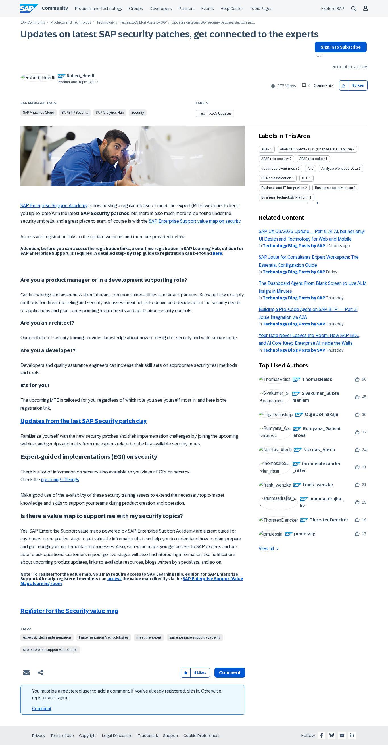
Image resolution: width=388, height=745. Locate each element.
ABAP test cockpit (275, 159)
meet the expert (148, 637)
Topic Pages (261, 8)
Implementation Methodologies (103, 637)
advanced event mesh (279, 169)
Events (207, 8)
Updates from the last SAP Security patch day (83, 421)
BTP (305, 178)
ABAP (265, 149)
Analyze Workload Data (339, 169)
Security (137, 113)
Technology (105, 22)
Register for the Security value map (69, 611)
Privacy (38, 735)
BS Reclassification (276, 178)
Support (170, 735)
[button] (343, 86)
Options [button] (318, 57)
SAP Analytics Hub (110, 113)
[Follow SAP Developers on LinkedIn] (352, 735)
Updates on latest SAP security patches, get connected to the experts (169, 34)
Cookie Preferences (201, 735)
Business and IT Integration (282, 188)
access (114, 578)
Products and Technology (98, 8)
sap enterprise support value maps (50, 650)
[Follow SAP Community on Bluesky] (331, 735)
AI (309, 169)
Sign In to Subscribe (341, 47)
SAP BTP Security (75, 113)
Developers (161, 8)
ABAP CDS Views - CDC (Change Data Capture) (316, 149)
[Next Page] (317, 203)
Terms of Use (62, 735)
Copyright (88, 735)
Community (55, 8)
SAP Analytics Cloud (38, 113)
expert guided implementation (47, 637)
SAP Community (32, 22)
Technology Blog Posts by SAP (143, 22)
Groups (136, 8)
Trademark (148, 735)
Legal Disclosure (117, 735)
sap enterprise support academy (194, 637)
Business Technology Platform (285, 197)
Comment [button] (230, 672)
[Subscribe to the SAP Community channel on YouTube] (342, 735)
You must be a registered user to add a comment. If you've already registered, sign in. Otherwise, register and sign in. (127, 694)
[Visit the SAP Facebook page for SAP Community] (321, 735)
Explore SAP (332, 8)
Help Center (232, 8)
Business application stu (334, 188)
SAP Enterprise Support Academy (53, 205)
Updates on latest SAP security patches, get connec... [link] (213, 22)
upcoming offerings (60, 479)
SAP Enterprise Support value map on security (194, 221)
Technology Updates (215, 113)
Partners (187, 8)
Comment (41, 708)
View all (266, 548)
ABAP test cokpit (312, 159)
